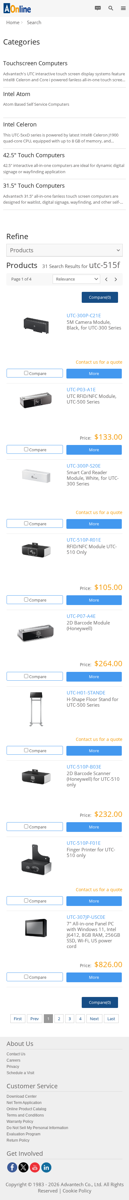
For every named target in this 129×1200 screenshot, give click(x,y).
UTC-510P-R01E (84, 540)
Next (94, 1018)
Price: (86, 438)
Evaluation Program (23, 1134)
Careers (13, 1060)
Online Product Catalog (26, 1109)
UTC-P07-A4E (81, 616)
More (94, 373)
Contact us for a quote (99, 362)
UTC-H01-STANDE (86, 693)
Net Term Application (24, 1103)
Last (111, 1018)
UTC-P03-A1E (81, 390)
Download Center (22, 1096)
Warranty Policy (20, 1121)
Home (12, 22)
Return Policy (18, 1140)
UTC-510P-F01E (84, 843)
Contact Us (16, 1054)
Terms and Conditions (25, 1115)
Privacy (13, 1066)
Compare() (100, 297)
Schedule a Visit (20, 1073)
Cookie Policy (77, 1190)
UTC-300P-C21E (84, 316)
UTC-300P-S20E (84, 466)
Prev (34, 1018)
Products (22, 250)
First (18, 1018)
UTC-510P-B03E (84, 767)
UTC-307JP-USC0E (86, 917)
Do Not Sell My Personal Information (37, 1128)
